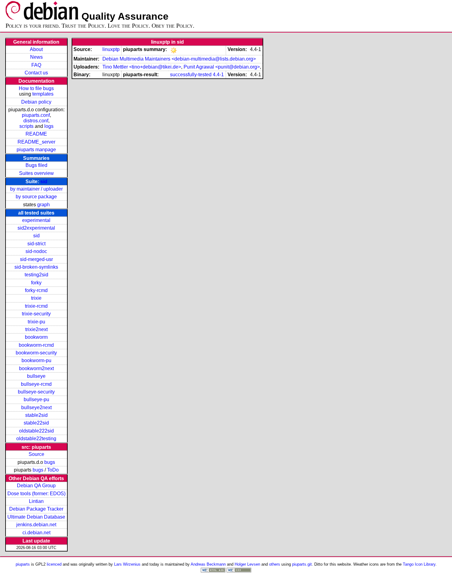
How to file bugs (36, 88)
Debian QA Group (36, 485)
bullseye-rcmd (36, 384)
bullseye (36, 376)
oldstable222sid (36, 430)
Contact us (36, 72)
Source (36, 454)
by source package (36, 196)
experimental (36, 220)
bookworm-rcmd (36, 345)
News (36, 57)
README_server (36, 141)
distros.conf (35, 120)
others (274, 564)
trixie (36, 298)
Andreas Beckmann (208, 564)
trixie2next (36, 329)
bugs (49, 462)
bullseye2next (36, 407)
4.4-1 (218, 74)
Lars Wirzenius (127, 564)
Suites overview (36, 173)
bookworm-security (36, 352)
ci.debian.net (36, 532)
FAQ (36, 65)
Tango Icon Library (419, 564)
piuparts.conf (36, 115)
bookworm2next (36, 368)
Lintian (36, 501)
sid (43, 181)
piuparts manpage (36, 149)
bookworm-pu (36, 360)
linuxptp (111, 49)
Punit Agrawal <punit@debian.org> (222, 66)
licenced (54, 564)
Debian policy (36, 102)
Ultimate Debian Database (36, 517)
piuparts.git (302, 564)
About (36, 49)
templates (43, 94)
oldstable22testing (36, 438)
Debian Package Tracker (36, 509)
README (36, 133)
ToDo (53, 469)
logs (49, 126)
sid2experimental (36, 228)
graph (43, 204)
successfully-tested (191, 74)
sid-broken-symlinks (36, 267)
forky (36, 282)
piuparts (23, 564)
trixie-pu (36, 321)
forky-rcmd (36, 290)
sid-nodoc (36, 251)
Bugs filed (36, 165)
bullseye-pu (36, 399)
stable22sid (36, 422)
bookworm (36, 337)
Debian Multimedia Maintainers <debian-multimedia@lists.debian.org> (179, 58)
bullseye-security (36, 391)
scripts (26, 126)
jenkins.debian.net (36, 524)
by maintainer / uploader (36, 189)
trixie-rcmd (36, 306)
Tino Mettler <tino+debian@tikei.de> (141, 66)
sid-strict (36, 243)
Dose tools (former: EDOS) (36, 493)
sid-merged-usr (36, 259)
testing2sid (36, 274)
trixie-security (36, 313)
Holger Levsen (247, 564)
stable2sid (36, 415)
